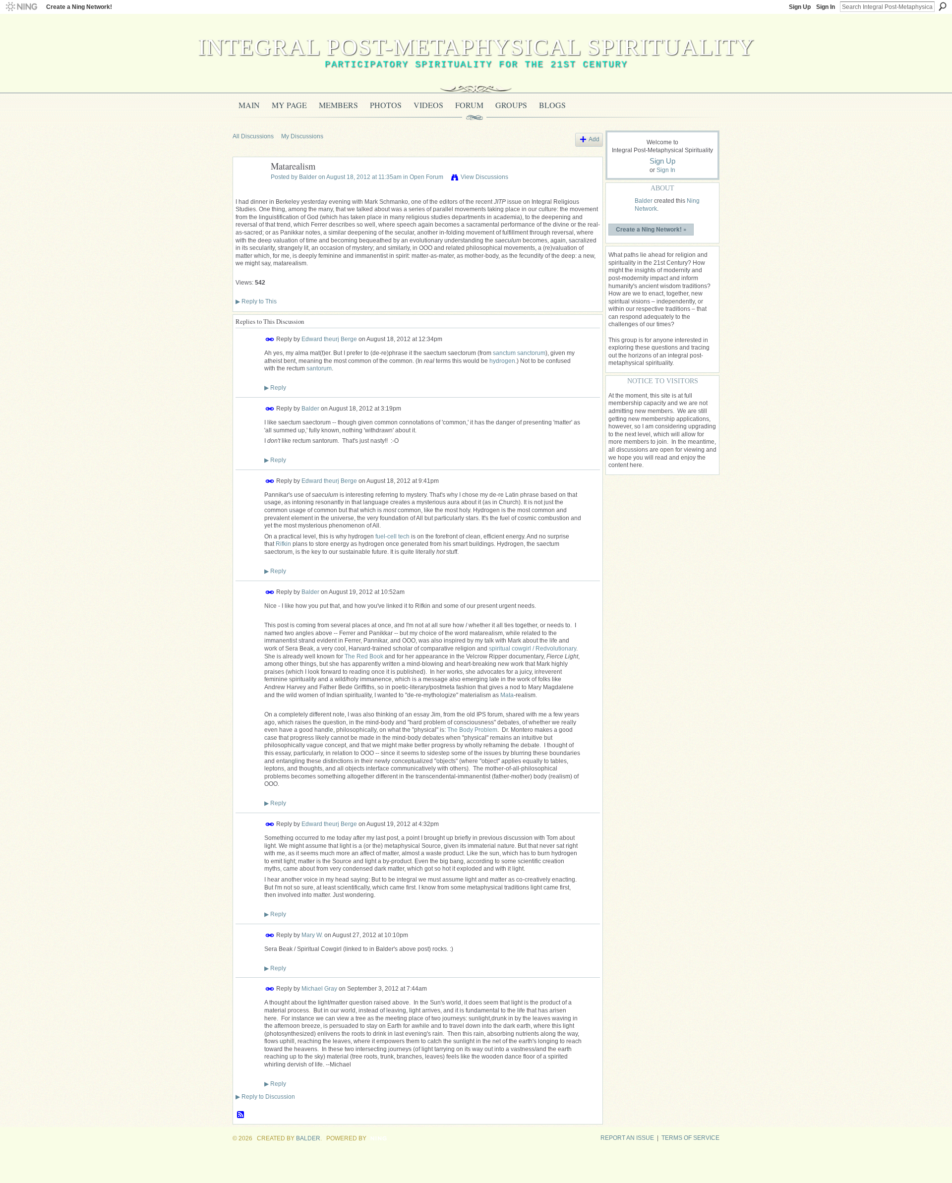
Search (943, 6)
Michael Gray (319, 988)
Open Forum (426, 177)
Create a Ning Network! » (651, 229)
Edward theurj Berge (329, 339)
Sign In (825, 6)
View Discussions (484, 177)
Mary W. (312, 934)
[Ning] (21, 7)
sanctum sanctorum (519, 353)
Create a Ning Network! (79, 6)
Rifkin (283, 543)
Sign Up (800, 6)
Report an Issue (627, 1137)
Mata (507, 695)
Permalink (270, 339)
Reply (275, 387)
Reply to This (256, 301)
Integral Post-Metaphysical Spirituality (476, 47)
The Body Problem (472, 729)
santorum (319, 368)
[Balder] (249, 188)
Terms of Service (690, 1137)
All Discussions (253, 136)
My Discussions (302, 136)
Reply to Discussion (265, 1096)
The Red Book (364, 656)
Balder (308, 177)
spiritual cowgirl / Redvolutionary (532, 648)
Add (594, 139)
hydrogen (502, 360)
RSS (241, 1115)
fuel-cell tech (392, 536)
